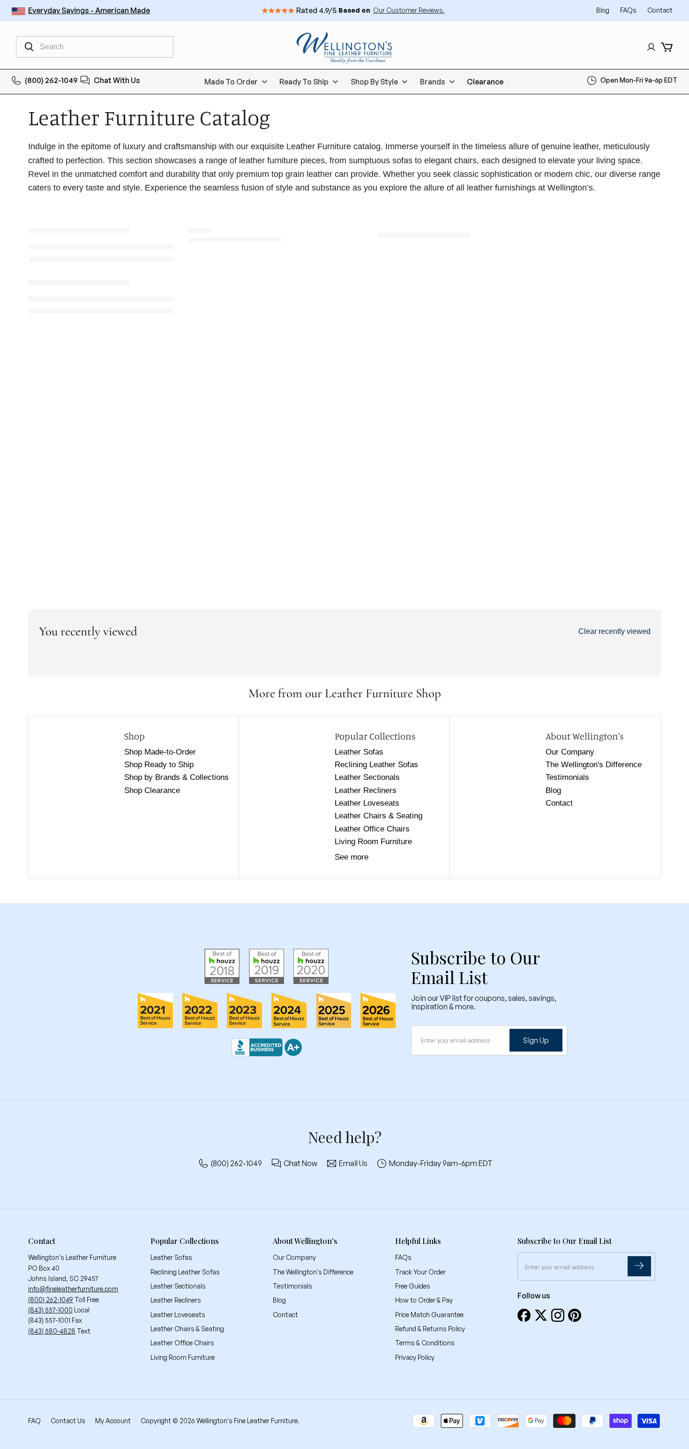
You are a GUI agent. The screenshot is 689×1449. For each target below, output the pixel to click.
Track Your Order (420, 1272)
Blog (603, 10)
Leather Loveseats (367, 803)
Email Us (353, 1163)
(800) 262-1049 (51, 80)
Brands (432, 81)
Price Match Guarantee (429, 1315)
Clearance (485, 81)
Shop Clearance (152, 790)
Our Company (570, 751)
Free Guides (412, 1286)
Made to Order (231, 81)
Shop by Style (374, 81)
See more (351, 857)
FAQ (34, 1421)
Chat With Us (117, 80)
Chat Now (300, 1163)
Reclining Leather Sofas (376, 764)
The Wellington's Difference (594, 764)
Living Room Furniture (373, 841)
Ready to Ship (304, 81)
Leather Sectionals (367, 777)
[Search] (29, 47)
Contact (660, 10)
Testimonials (567, 777)
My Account (113, 1421)
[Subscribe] (639, 1266)
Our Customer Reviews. (409, 10)
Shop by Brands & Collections (176, 777)
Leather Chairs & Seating (378, 815)
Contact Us (68, 1421)
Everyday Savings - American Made (89, 10)
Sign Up (536, 1040)
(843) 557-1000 (50, 1310)
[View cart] (667, 47)
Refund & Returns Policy (430, 1329)
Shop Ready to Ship (159, 764)
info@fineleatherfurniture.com (73, 1289)
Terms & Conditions (425, 1343)
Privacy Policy (414, 1357)
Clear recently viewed (614, 631)
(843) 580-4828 (51, 1331)
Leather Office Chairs (372, 828)
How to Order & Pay (424, 1300)
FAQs (629, 10)
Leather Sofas (359, 751)
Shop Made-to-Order (160, 751)
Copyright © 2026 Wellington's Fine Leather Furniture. (220, 1421)
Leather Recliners (366, 790)
